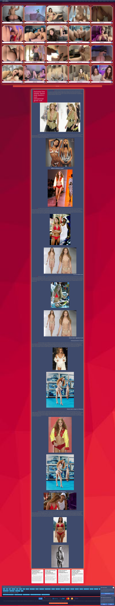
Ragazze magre (17, 590)
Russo (108, 1)
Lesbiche (92, 1)
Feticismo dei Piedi (5, 590)
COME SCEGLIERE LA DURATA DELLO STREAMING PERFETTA (63, 571)
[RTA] (113, 595)
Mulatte (100, 1)
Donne (80, 1)
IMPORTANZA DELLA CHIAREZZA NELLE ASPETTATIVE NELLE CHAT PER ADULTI (37, 572)
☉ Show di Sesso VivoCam (6, 2)
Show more (57, 86)
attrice (47, 276)
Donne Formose (12, 590)
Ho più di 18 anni (107, 593)
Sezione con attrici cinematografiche (8, 594)
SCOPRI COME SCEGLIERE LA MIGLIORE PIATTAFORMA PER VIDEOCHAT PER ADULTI (50, 572)
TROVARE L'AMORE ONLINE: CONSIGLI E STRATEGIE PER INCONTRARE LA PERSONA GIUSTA (77, 573)
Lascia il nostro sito (103, 595)
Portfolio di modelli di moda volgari (7, 3)
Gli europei (111, 1)
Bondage (96, 1)
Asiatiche (104, 1)
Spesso (22, 590)
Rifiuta (104, 604)
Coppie (89, 1)
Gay (83, 1)
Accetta (111, 604)
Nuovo (77, 1)
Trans (86, 1)
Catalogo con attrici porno (18, 594)
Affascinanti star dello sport (46, 594)
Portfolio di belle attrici (26, 594)
